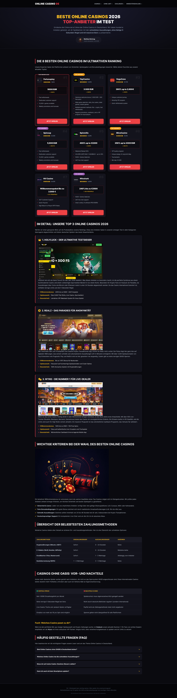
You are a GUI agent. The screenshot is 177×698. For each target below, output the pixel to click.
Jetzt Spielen (52, 121)
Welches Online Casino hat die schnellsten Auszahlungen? (58, 657)
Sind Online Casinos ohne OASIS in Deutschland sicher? (57, 649)
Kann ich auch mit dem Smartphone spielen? (53, 671)
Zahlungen (119, 4)
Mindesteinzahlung (133, 4)
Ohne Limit (107, 4)
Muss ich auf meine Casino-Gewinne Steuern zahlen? (56, 664)
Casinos (97, 4)
